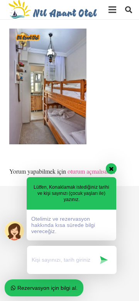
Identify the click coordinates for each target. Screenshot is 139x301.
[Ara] (128, 9)
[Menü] (112, 9)
